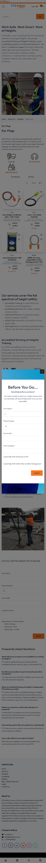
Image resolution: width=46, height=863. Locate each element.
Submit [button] (36, 473)
